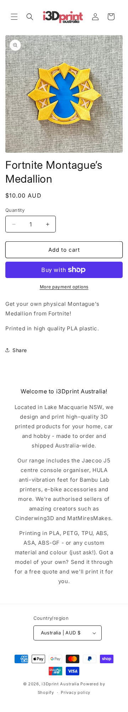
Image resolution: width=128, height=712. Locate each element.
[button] (14, 17)
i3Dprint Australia (60, 683)
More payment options (64, 286)
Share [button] (19, 350)
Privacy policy (75, 692)
